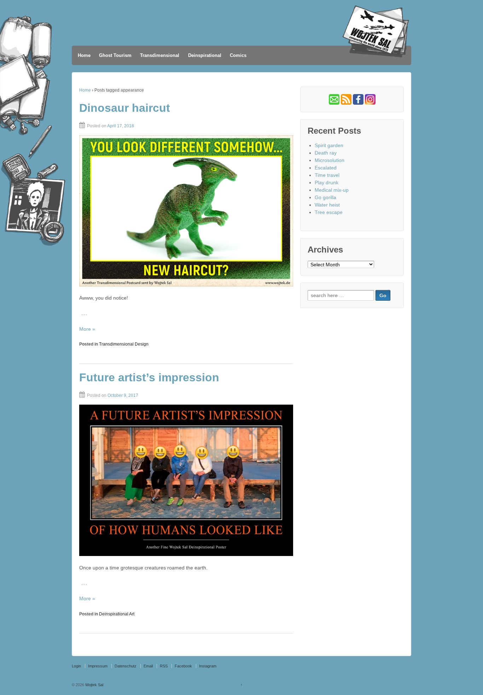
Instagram (207, 666)
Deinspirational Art (116, 614)
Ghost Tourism (115, 55)
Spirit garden (329, 145)
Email (148, 666)
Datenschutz (125, 666)
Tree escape (329, 212)
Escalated (326, 167)
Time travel (327, 175)
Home (84, 55)
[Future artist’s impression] (186, 480)
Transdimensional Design (124, 344)
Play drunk (326, 182)
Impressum (97, 666)
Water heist (327, 205)
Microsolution (329, 160)
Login (76, 666)
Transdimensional (159, 55)
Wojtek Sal (93, 685)
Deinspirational (204, 55)
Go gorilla (325, 197)
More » (87, 329)
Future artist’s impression (149, 377)
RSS (164, 666)
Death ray (326, 153)
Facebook (183, 666)
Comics (238, 55)
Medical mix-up (332, 190)
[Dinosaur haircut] (186, 210)
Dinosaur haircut (124, 108)
